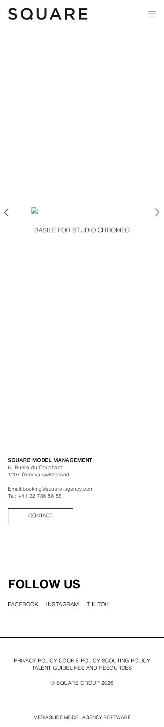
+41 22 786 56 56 (40, 496)
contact (40, 516)
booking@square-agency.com (58, 489)
